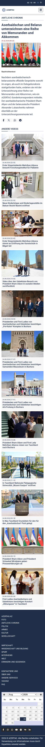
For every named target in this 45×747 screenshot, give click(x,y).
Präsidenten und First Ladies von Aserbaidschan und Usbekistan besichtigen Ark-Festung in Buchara (21, 404)
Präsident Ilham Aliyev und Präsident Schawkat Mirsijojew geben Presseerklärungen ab (19, 561)
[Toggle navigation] (40, 10)
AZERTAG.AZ (7, 616)
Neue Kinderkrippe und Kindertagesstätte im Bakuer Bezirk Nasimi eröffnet (22, 204)
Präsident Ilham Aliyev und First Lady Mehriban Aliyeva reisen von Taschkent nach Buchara (20, 445)
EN (35, 2)
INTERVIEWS (7, 655)
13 (30, 712)
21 (36, 715)
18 (18, 715)
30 (6, 723)
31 (13, 723)
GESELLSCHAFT (8, 636)
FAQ (3, 684)
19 (25, 715)
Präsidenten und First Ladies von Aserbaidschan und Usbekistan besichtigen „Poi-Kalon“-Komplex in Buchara (21, 324)
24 (13, 719)
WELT (4, 659)
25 (18, 719)
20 (30, 715)
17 (13, 715)
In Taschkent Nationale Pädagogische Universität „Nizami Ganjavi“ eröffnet (19, 484)
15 (41, 712)
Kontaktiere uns (10, 671)
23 (6, 719)
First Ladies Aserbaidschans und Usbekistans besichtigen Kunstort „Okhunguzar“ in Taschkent (17, 601)
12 (25, 712)
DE (38, 2)
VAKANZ (5, 681)
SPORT (4, 652)
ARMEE (5, 629)
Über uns (6, 674)
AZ (28, 2)
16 (6, 715)
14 (36, 712)
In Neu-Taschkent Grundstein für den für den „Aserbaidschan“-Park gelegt (20, 522)
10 (13, 712)
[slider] (7, 64)
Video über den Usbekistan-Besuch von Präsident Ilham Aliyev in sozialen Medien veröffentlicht (21, 283)
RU (31, 2)
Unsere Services (10, 678)
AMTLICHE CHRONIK (12, 17)
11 (18, 712)
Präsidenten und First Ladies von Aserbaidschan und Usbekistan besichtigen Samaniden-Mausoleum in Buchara (21, 364)
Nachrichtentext (8, 72)
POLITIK (5, 626)
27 (30, 719)
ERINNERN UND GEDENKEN (13, 662)
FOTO (4, 620)
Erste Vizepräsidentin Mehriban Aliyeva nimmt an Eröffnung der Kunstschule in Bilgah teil (20, 243)
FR (41, 2)
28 (36, 719)
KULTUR (5, 633)
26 (25, 719)
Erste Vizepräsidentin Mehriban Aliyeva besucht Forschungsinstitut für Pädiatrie (20, 166)
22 (41, 715)
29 (41, 719)
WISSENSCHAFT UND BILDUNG (15, 649)
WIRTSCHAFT (7, 645)
